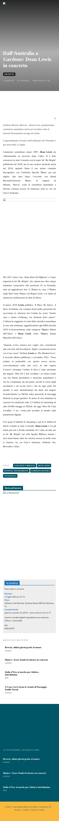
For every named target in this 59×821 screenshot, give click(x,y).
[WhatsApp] (29, 108)
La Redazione (24, 80)
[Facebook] (16, 108)
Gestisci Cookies (37, 810)
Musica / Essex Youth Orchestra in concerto (26, 660)
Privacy (18, 810)
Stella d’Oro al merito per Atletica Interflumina (26, 787)
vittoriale (10, 476)
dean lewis (44, 465)
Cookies (25, 810)
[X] (23, 108)
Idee (7, 678)
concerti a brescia (24, 465)
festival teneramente (16, 471)
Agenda (8, 651)
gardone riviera (40, 471)
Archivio (9, 74)
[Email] (36, 108)
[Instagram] (32, 816)
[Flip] (50, 108)
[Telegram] (43, 108)
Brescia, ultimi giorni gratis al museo (23, 647)
